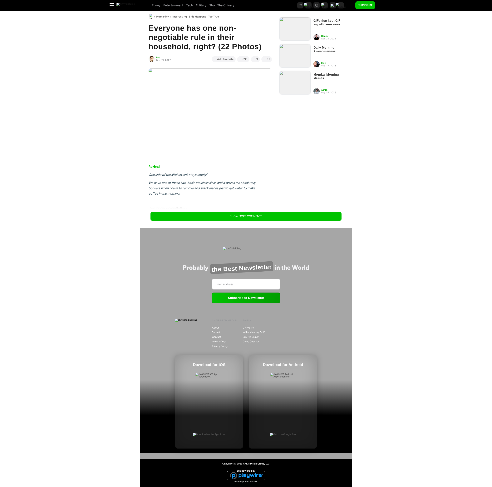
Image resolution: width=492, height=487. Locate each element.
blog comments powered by (168, 208)
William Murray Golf (254, 332)
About (215, 327)
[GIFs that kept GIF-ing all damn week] (295, 28)
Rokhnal (154, 166)
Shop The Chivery (221, 5)
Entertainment (173, 5)
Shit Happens (197, 16)
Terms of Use (219, 341)
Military (201, 5)
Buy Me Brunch (251, 336)
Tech (189, 5)
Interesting (179, 16)
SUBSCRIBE (365, 5)
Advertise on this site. (246, 481)
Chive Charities (251, 341)
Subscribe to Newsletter (246, 297)
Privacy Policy (220, 346)
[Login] (381, 5)
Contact (216, 336)
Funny (156, 5)
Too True (213, 16)
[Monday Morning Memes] (295, 82)
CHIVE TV (248, 327)
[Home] (151, 17)
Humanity (162, 16)
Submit (216, 332)
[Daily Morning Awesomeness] (295, 55)
